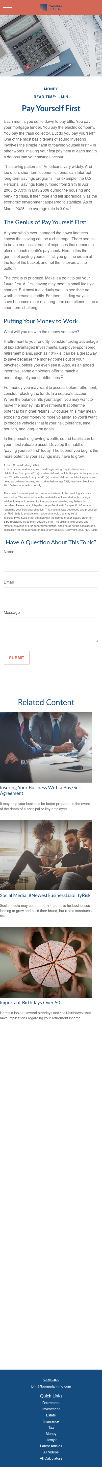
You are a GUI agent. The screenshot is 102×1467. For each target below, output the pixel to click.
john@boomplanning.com (51, 1386)
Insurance (51, 1421)
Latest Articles (51, 1445)
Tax (51, 1427)
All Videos (51, 1451)
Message (12, 612)
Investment (51, 1408)
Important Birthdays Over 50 (30, 1003)
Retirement (51, 1402)
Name (9, 551)
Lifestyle (51, 1439)
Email (9, 582)
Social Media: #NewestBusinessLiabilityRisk (45, 895)
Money (51, 1433)
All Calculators (51, 1458)
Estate (51, 1414)
